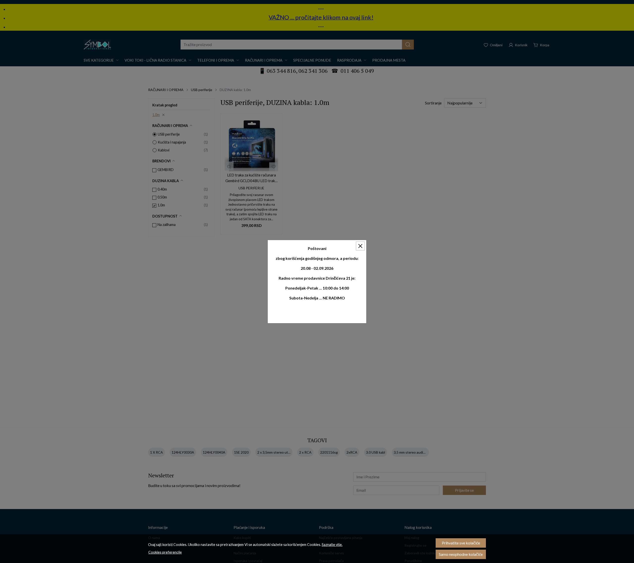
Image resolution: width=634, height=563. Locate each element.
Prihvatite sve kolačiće (461, 542)
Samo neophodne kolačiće (461, 554)
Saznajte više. (332, 544)
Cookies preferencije (165, 552)
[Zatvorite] (360, 246)
